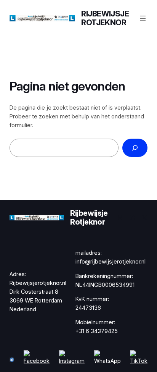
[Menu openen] (142, 18)
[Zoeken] (134, 148)
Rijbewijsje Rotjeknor (105, 18)
